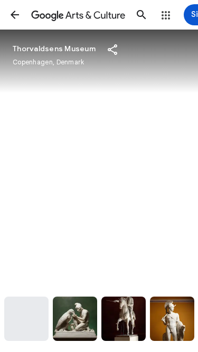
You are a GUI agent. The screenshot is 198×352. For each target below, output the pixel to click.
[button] (14, 14)
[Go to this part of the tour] (26, 319)
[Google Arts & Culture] (78, 15)
